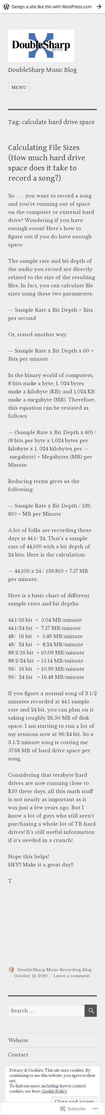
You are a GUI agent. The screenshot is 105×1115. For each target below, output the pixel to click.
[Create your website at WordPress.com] (52, 6)
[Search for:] (46, 1011)
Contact (18, 1055)
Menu (19, 87)
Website (18, 1040)
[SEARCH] (91, 1011)
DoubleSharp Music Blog (42, 70)
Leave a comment (72, 975)
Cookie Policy (54, 1091)
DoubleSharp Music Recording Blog (55, 969)
